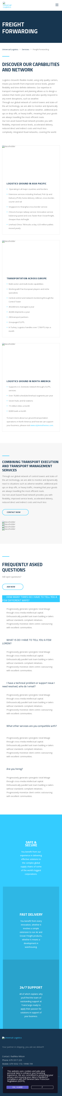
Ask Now (11, 587)
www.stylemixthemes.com (41, 425)
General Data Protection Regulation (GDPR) (28, 1080)
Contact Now (13, 512)
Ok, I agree (17, 1087)
